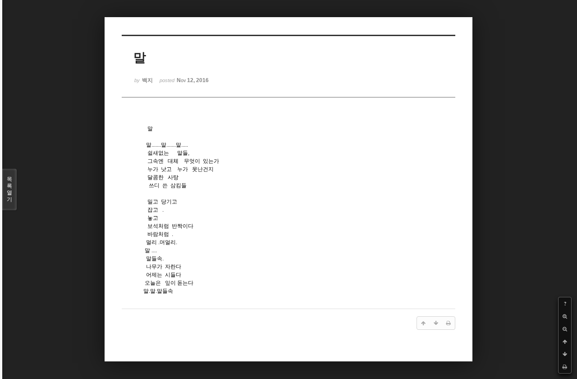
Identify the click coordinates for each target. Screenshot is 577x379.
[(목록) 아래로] (565, 354)
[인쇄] (565, 367)
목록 (9, 189)
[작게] (565, 329)
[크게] (565, 316)
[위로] (565, 341)
